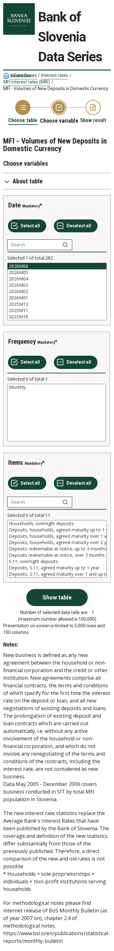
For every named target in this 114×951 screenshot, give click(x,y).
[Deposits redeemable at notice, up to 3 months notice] (57, 549)
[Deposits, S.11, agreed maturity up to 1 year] (57, 568)
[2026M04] (57, 279)
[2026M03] (57, 285)
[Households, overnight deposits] (57, 523)
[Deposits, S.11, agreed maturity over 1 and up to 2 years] (57, 574)
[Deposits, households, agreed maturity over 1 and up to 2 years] (57, 536)
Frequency (22, 341)
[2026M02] (57, 291)
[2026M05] (57, 272)
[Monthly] (56, 387)
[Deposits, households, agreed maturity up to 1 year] (57, 530)
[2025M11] (57, 310)
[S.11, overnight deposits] (57, 561)
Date (14, 205)
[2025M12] (57, 304)
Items (15, 462)
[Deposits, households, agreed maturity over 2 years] (57, 542)
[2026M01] (57, 298)
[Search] (65, 244)
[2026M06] (57, 266)
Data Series (25, 75)
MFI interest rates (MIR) (26, 81)
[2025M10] (57, 317)
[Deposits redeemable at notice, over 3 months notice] (57, 555)
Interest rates (54, 75)
